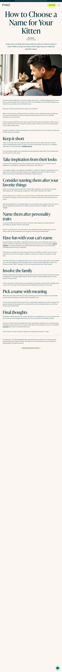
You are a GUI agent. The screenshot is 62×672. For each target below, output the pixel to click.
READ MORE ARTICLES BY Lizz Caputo (30, 348)
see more (5, 326)
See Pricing (52, 5)
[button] (57, 668)
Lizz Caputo (31, 38)
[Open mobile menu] (59, 5)
